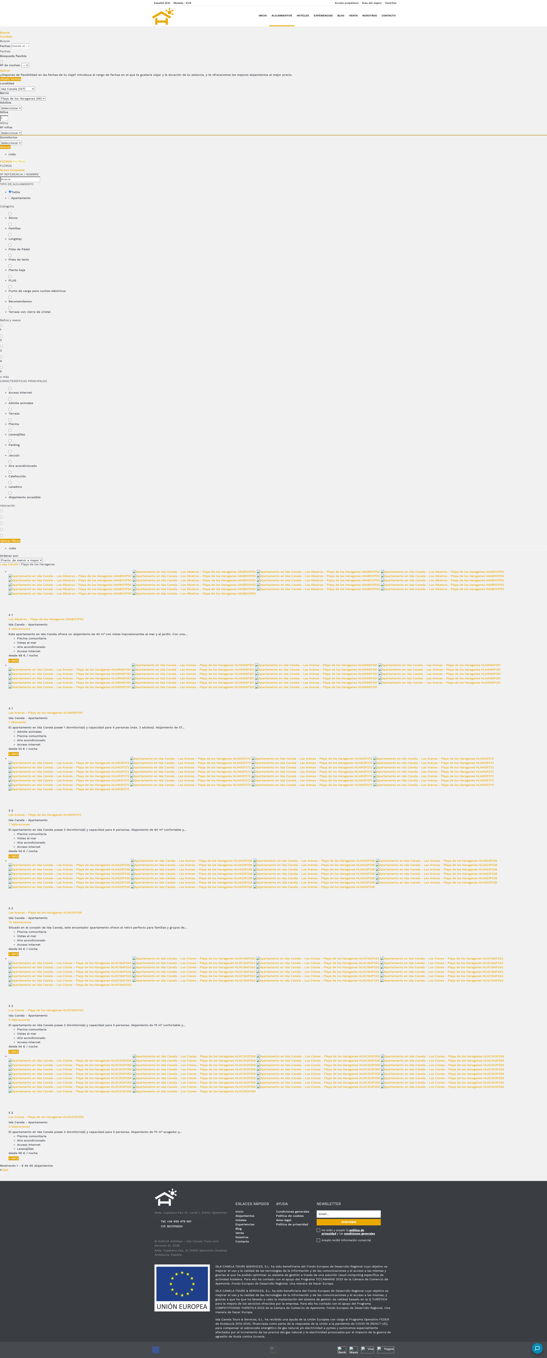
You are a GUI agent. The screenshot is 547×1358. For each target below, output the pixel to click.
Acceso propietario (347, 2)
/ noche (32, 655)
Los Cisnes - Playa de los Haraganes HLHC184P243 (46, 1010)
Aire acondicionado (23, 465)
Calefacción (17, 476)
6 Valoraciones (19, 628)
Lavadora (15, 486)
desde (13, 655)
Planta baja (17, 270)
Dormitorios (8, 137)
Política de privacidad (292, 1224)
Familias (15, 228)
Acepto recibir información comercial (346, 1240)
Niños (4, 112)
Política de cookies (290, 1215)
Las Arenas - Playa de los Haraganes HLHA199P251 (46, 712)
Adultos (5, 102)
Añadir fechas (10, 79)
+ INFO (14, 660)
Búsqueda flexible (14, 56)
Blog (340, 15)
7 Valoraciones (19, 824)
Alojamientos (282, 15)
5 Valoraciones (19, 1019)
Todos (15, 192)
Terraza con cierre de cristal (29, 311)
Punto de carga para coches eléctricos (37, 291)
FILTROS (6, 36)
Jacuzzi (14, 455)
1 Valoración (17, 722)
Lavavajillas (17, 434)
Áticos (13, 218)
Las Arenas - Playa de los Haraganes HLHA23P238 (45, 912)
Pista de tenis (19, 259)
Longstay (15, 238)
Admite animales (21, 403)
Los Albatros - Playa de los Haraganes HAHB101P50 (46, 619)
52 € (21, 748)
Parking (14, 445)
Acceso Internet (20, 392)
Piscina (14, 424)
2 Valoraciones (19, 1126)
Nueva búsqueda (12, 170)
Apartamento (21, 198)
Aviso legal (283, 1220)
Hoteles (303, 15)
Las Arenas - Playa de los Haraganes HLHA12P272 (45, 814)
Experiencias (323, 15)
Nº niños (6, 127)
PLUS (12, 280)
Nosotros (369, 15)
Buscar (5, 32)
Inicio (263, 15)
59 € (21, 1153)
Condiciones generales (292, 1211)
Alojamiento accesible (25, 497)
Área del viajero (372, 2)
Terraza (14, 413)
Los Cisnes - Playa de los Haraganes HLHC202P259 (46, 1117)
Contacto (389, 15)
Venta (353, 15)
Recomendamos (20, 301)
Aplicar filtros (10, 540)
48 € (21, 655)
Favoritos (390, 2)
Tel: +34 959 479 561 (176, 1221)
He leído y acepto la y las (348, 1232)
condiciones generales (359, 1233)
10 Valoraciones (20, 922)
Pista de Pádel (19, 249)
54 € (21, 851)
